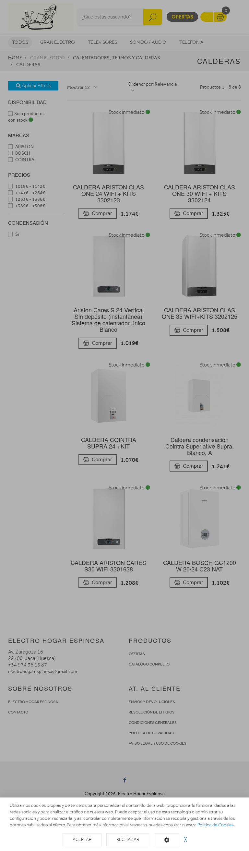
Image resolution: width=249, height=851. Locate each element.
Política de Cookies (215, 825)
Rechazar (127, 839)
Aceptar (82, 839)
